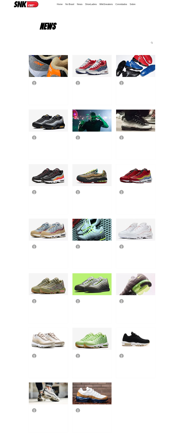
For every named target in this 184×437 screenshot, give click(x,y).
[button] (152, 42)
